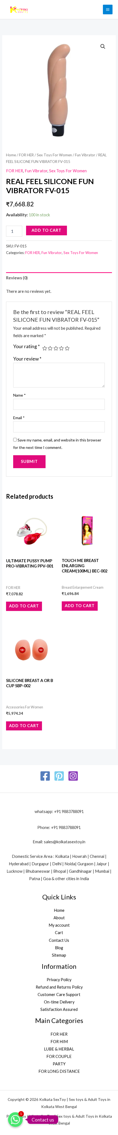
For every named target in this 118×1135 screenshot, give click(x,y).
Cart (59, 932)
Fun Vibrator (85, 155)
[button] (103, 46)
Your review (27, 359)
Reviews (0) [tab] (17, 277)
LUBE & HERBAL (59, 1049)
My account (59, 925)
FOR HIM (59, 1041)
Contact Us (59, 940)
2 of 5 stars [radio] (50, 348)
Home (11, 155)
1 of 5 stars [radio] (44, 348)
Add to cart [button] (24, 606)
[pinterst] (59, 776)
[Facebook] (45, 776)
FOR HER (26, 155)
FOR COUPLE (59, 1056)
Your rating (26, 346)
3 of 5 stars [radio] (56, 348)
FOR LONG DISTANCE (59, 1071)
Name (19, 395)
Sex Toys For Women (54, 155)
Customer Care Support (59, 994)
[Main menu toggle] (108, 9)
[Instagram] (73, 776)
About (59, 917)
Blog (59, 947)
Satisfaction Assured (59, 1009)
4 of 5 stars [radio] (61, 348)
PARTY (59, 1064)
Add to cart (46, 230)
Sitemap (59, 955)
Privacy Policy (59, 979)
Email (19, 417)
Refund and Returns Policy (59, 987)
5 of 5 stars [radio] (67, 348)
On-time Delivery (59, 1002)
